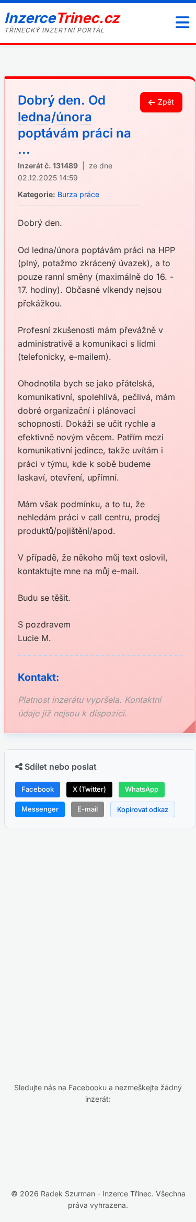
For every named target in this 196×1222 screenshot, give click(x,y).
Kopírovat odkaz (142, 809)
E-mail (87, 809)
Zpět (166, 101)
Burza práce (78, 194)
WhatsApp (141, 789)
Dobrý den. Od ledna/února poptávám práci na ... (74, 125)
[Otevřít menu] (182, 23)
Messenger (40, 809)
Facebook (37, 789)
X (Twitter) (89, 789)
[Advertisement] (98, 937)
